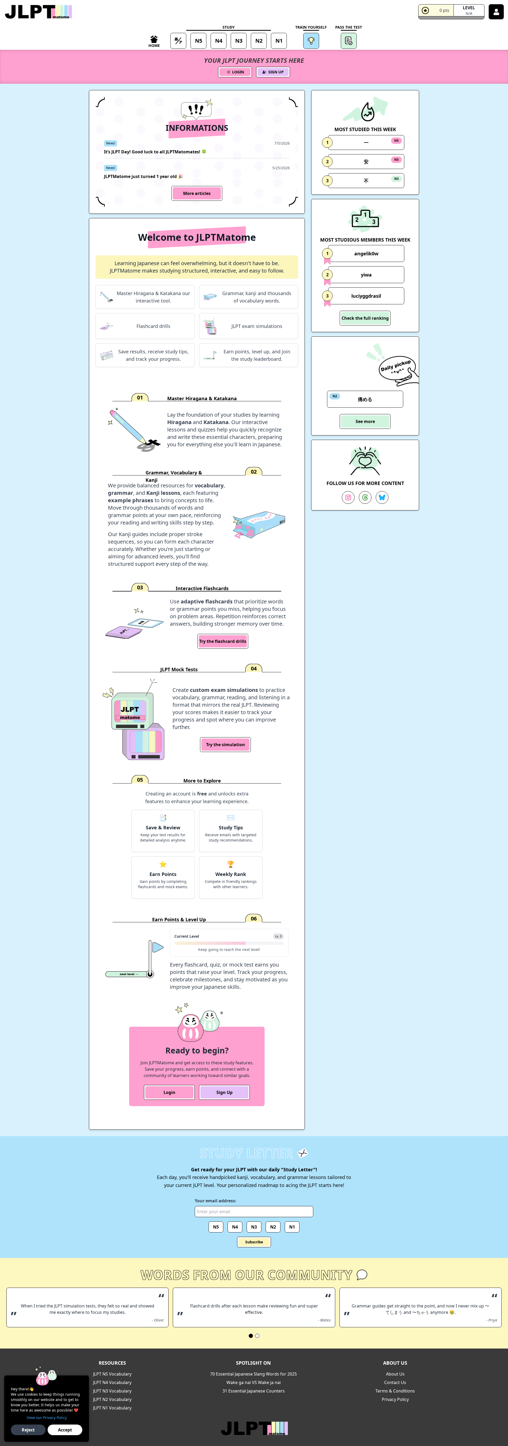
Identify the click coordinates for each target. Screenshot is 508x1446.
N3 (254, 1227)
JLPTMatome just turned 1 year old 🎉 (143, 176)
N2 (273, 1227)
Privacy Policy (395, 1399)
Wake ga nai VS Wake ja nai (253, 1382)
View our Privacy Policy (47, 1417)
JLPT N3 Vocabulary (112, 1391)
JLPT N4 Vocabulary (112, 1382)
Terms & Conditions (395, 1391)
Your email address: (215, 1201)
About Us (395, 1374)
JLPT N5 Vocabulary (112, 1374)
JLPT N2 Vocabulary (112, 1399)
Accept (65, 1430)
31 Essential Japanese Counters (254, 1391)
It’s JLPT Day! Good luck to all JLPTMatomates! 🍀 (155, 152)
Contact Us (395, 1382)
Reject (28, 1430)
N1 (292, 1227)
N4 (235, 1227)
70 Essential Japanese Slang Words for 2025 (253, 1374)
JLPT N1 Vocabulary (112, 1408)
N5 (216, 1227)
